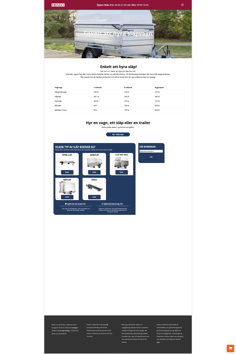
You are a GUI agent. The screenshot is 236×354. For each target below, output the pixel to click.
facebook (63, 333)
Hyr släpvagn (118, 134)
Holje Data (121, 352)
